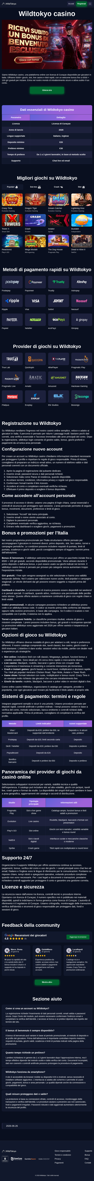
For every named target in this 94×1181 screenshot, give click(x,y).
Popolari (10, 187)
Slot (79, 187)
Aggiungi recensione (78, 937)
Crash (56, 187)
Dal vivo (33, 187)
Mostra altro (47, 982)
